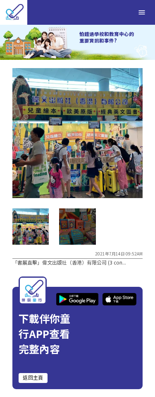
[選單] (142, 12)
